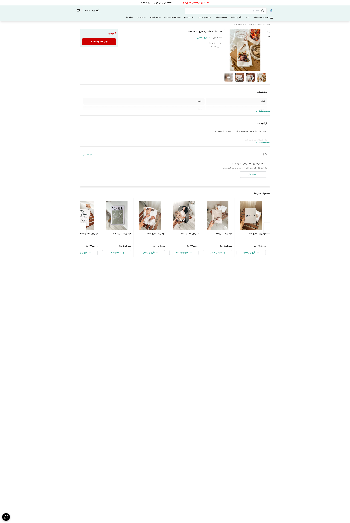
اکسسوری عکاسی (238, 24)
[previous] (267, 227)
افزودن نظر (88, 155)
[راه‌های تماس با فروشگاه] (6, 517)
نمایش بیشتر (264, 111)
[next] (83, 227)
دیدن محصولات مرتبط (99, 41)
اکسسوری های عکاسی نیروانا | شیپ (259, 24)
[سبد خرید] (78, 10)
